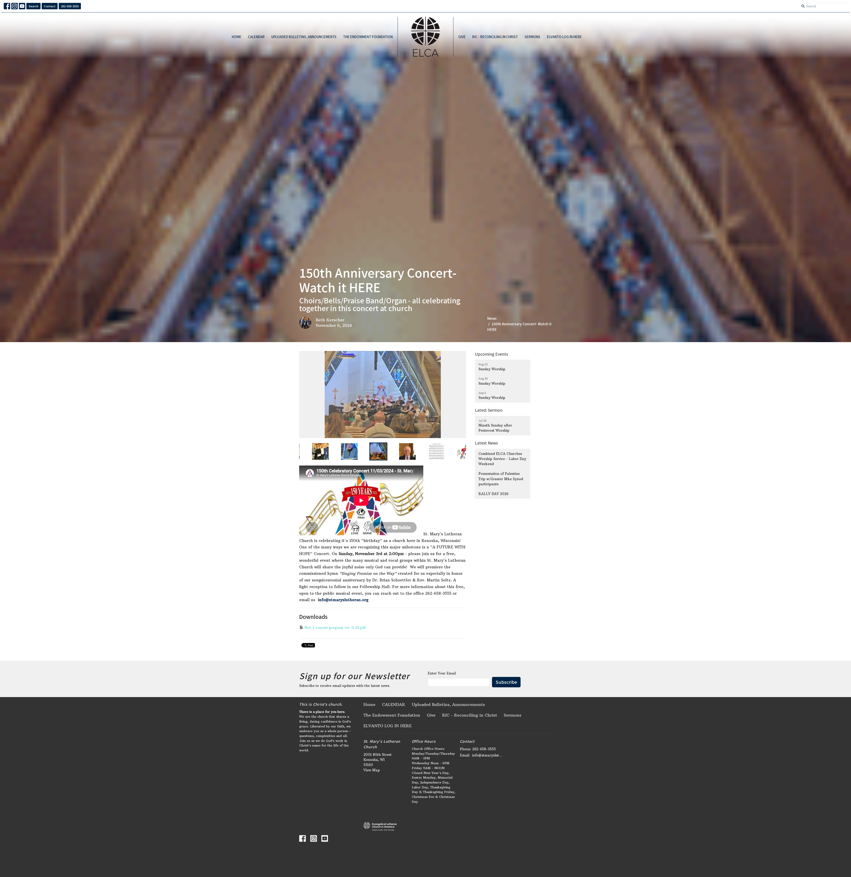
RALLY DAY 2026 (493, 494)
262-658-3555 (70, 6)
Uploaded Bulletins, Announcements (303, 36)
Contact (49, 6)
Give (462, 36)
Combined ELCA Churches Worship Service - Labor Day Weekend (502, 459)
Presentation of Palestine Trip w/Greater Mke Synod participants (500, 479)
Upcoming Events (491, 354)
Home (236, 36)
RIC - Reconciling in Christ (495, 36)
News (492, 318)
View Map (371, 770)
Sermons (532, 36)
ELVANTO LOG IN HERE (564, 36)
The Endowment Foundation (368, 36)
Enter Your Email (442, 673)
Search (33, 6)
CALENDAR (256, 36)
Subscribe (506, 682)
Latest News (486, 443)
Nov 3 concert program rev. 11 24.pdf (335, 628)
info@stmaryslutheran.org (343, 599)
